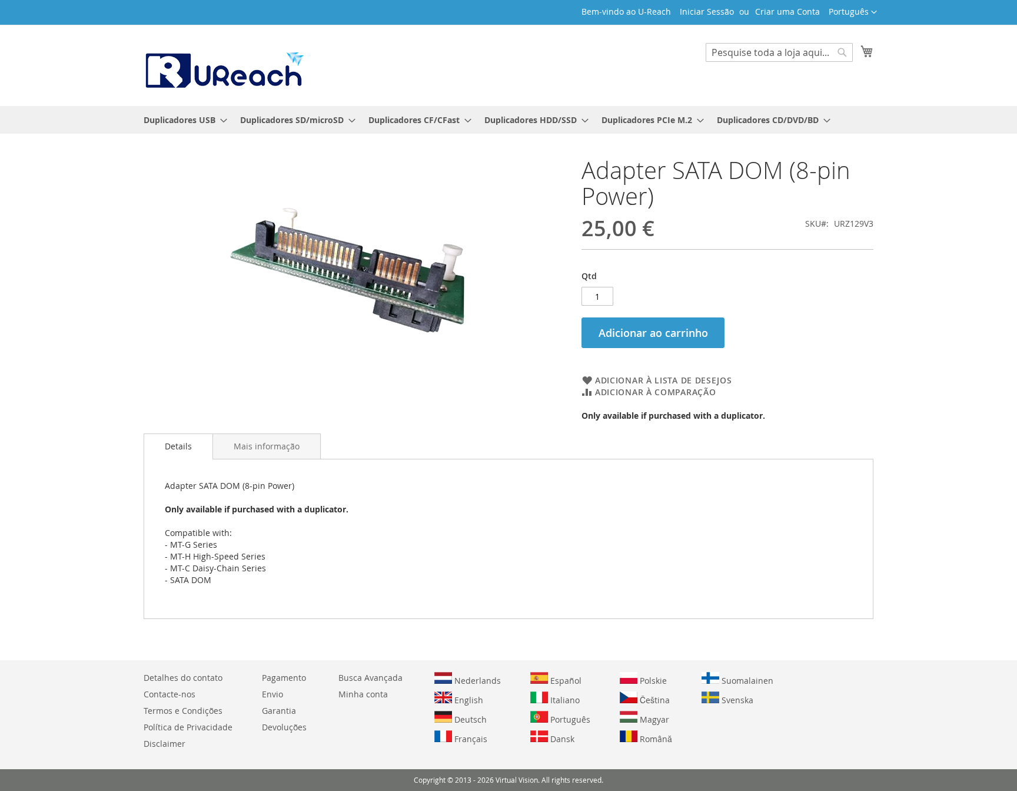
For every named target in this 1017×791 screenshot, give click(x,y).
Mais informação (267, 446)
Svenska (736, 700)
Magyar (653, 719)
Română (654, 738)
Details (178, 446)
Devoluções (284, 727)
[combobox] (779, 52)
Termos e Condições (183, 710)
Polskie (652, 680)
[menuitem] (182, 120)
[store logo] (224, 64)
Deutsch (469, 719)
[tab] (178, 446)
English (467, 700)
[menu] (508, 120)
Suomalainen (746, 680)
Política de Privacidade (188, 727)
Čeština (653, 700)
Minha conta (363, 694)
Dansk (561, 738)
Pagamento (284, 677)
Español (564, 680)
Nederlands (476, 680)
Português (569, 719)
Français (469, 738)
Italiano (564, 700)
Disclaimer (164, 743)
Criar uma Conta (787, 11)
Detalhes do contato (183, 677)
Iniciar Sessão (707, 11)
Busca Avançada (370, 677)
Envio (272, 694)
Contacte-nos (169, 694)
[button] (853, 12)
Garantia (279, 710)
